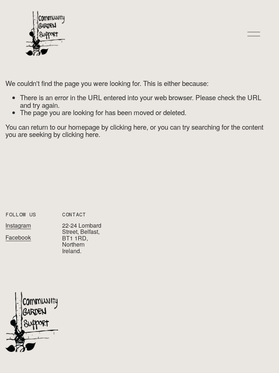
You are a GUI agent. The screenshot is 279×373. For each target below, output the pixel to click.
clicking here (128, 126)
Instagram (18, 225)
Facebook (18, 237)
